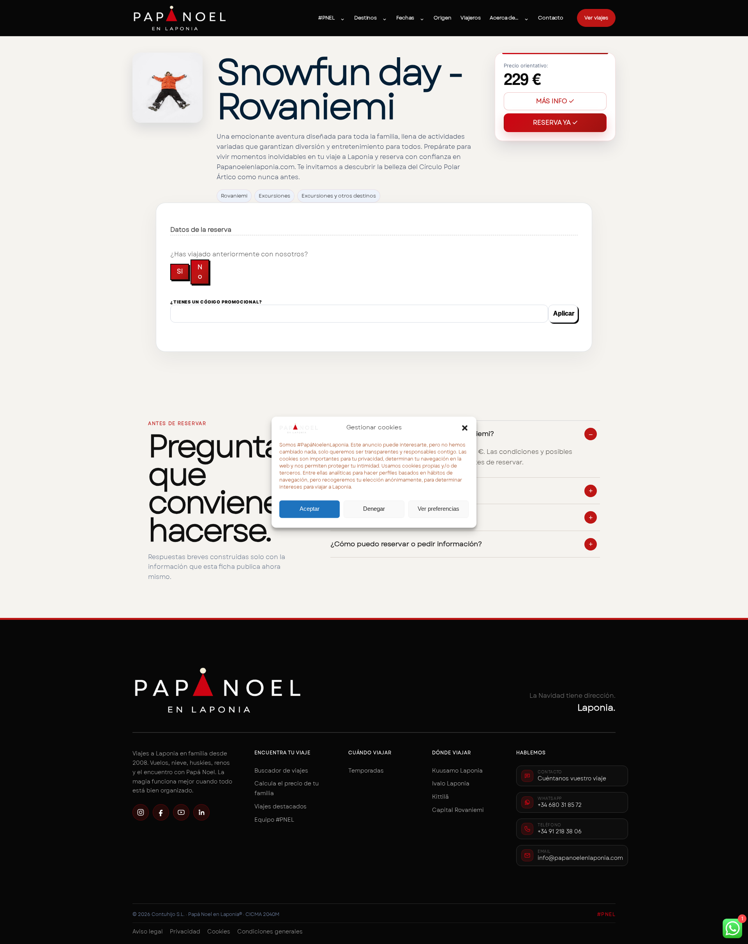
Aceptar (309, 509)
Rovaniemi (234, 195)
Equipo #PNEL (274, 820)
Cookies (218, 931)
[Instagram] (140, 812)
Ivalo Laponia (450, 783)
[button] (465, 428)
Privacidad (185, 931)
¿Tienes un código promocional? (216, 302)
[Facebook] (161, 812)
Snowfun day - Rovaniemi (339, 89)
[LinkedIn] (201, 812)
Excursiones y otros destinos (339, 195)
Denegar (374, 509)
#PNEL (326, 17)
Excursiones (274, 195)
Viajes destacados (280, 806)
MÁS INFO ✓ (555, 101)
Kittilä (440, 797)
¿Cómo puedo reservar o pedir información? (406, 544)
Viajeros (470, 17)
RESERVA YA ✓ (555, 122)
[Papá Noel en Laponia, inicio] (180, 18)
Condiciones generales (270, 931)
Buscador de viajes (281, 771)
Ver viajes (596, 17)
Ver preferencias (438, 509)
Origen (442, 17)
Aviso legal (147, 931)
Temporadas (366, 771)
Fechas (405, 17)
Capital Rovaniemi (458, 810)
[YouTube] (181, 812)
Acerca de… (504, 17)
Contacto (550, 17)
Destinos (365, 17)
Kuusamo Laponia (457, 771)
